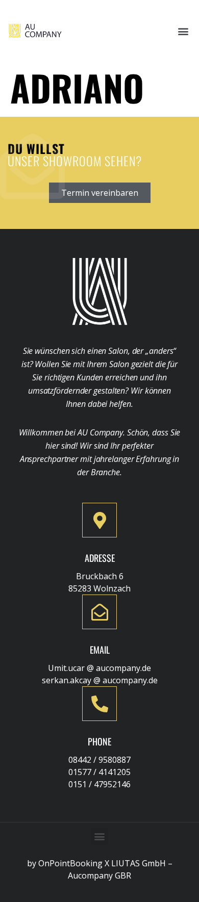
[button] (183, 30)
